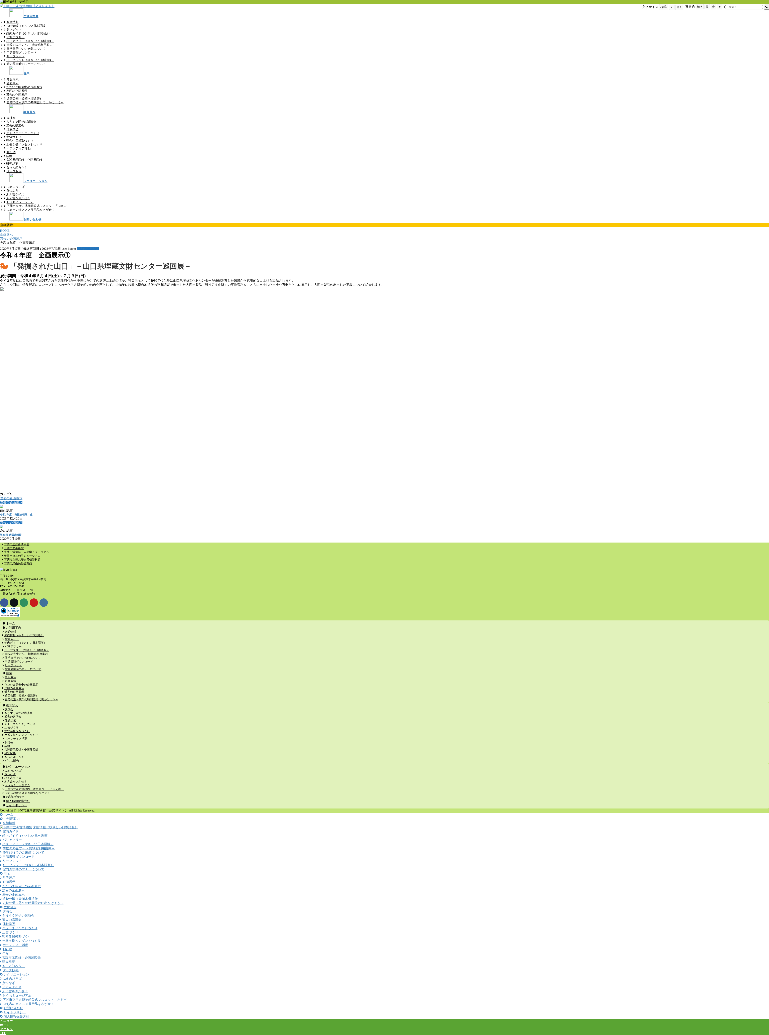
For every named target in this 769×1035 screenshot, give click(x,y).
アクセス (6, 1029)
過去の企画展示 (88, 248)
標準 (699, 6)
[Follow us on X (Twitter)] (14, 602)
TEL (3, 1033)
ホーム (5, 1025)
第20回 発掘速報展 (11, 534)
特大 (679, 7)
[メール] (24, 602)
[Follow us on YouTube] (34, 602)
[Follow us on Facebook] (4, 602)
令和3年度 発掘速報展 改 (16, 514)
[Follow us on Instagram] (43, 602)
